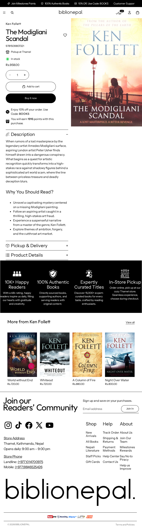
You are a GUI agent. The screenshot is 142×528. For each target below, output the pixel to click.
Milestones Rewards (127, 448)
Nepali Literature (92, 448)
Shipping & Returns (110, 439)
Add (34, 371)
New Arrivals (91, 434)
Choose (99, 371)
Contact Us (110, 462)
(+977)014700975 (30, 462)
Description (23, 134)
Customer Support (124, 3)
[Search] (12, 13)
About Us (126, 432)
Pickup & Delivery (29, 245)
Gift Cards (93, 462)
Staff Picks (93, 456)
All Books (92, 441)
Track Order (111, 432)
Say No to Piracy (126, 457)
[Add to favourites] (65, 35)
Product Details (27, 255)
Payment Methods (109, 448)
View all (130, 322)
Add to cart (33, 86)
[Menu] (4, 12)
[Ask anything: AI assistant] (120, 13)
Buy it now (31, 98)
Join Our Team (125, 439)
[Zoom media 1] (106, 72)
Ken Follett (13, 24)
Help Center (111, 456)
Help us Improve (125, 466)
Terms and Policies (125, 524)
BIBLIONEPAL (22, 524)
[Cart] (137, 13)
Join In (130, 408)
